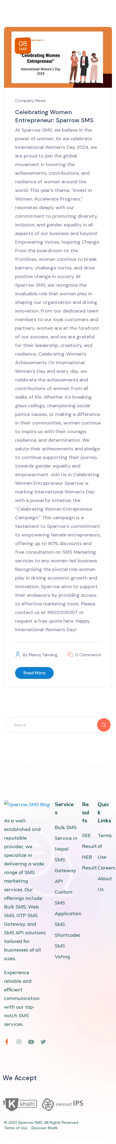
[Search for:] (58, 724)
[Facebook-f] (6, 1042)
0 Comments (88, 655)
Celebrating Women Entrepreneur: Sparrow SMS (54, 116)
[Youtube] (31, 1042)
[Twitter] (43, 1042)
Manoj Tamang (43, 655)
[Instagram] (19, 1042)
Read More (34, 673)
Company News (30, 100)
